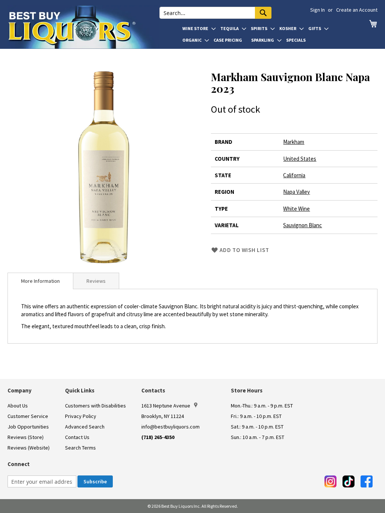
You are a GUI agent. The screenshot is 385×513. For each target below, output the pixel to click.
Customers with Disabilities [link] (95, 405)
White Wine (296, 208)
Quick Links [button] (79, 390)
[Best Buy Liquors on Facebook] (367, 481)
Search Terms (80, 447)
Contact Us (77, 437)
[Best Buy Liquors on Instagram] (330, 481)
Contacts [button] (153, 390)
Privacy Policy (80, 416)
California (294, 175)
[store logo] (83, 27)
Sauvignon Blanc (302, 225)
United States (299, 158)
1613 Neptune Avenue (165, 405)
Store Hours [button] (246, 390)
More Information (40, 281)
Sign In (317, 9)
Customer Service (28, 416)
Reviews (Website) (29, 447)
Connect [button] (19, 464)
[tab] (40, 281)
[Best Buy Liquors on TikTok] (349, 481)
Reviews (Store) (26, 437)
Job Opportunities (28, 426)
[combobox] (215, 13)
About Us (18, 405)
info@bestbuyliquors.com (170, 426)
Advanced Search (85, 426)
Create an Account (356, 9)
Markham (293, 141)
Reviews (96, 281)
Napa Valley (296, 191)
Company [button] (20, 390)
